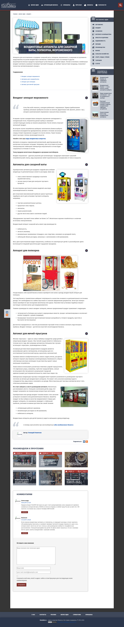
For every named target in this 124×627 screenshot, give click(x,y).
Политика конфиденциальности (66, 622)
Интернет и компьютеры (103, 34)
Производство (100, 47)
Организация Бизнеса (51, 5)
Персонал (79, 5)
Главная (15, 14)
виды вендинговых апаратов (36, 138)
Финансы (90, 5)
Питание (98, 44)
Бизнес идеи (35, 5)
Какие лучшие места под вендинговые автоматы (23, 464)
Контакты (43, 614)
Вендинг (29, 14)
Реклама (53, 614)
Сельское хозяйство (102, 54)
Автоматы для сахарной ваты (30, 79)
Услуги (97, 63)
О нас (33, 614)
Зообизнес (98, 31)
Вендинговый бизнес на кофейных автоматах (75, 464)
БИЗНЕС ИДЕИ (22, 14)
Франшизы (66, 5)
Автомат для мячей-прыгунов (30, 84)
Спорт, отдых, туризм (102, 57)
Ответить (24, 512)
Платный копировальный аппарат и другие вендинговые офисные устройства (49, 462)
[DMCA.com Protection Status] (52, 622)
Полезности (102, 5)
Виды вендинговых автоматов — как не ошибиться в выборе (74, 481)
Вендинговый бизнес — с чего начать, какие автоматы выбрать (23, 481)
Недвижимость (100, 41)
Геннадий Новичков (34, 433)
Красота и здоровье (101, 37)
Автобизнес (99, 24)
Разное (97, 50)
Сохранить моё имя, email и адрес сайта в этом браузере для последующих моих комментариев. (45, 579)
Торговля (98, 60)
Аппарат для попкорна (28, 82)
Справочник (77, 614)
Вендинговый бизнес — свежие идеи (48, 482)
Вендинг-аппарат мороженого (31, 76)
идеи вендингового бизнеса (63, 425)
